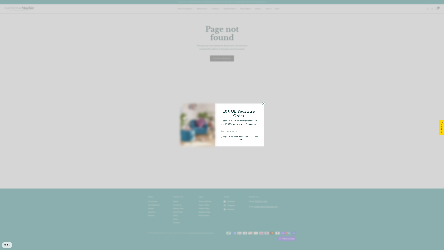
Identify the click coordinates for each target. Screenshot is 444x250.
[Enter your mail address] (255, 131)
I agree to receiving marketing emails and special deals (240, 138)
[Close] (263, 103)
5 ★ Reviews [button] (441, 127)
